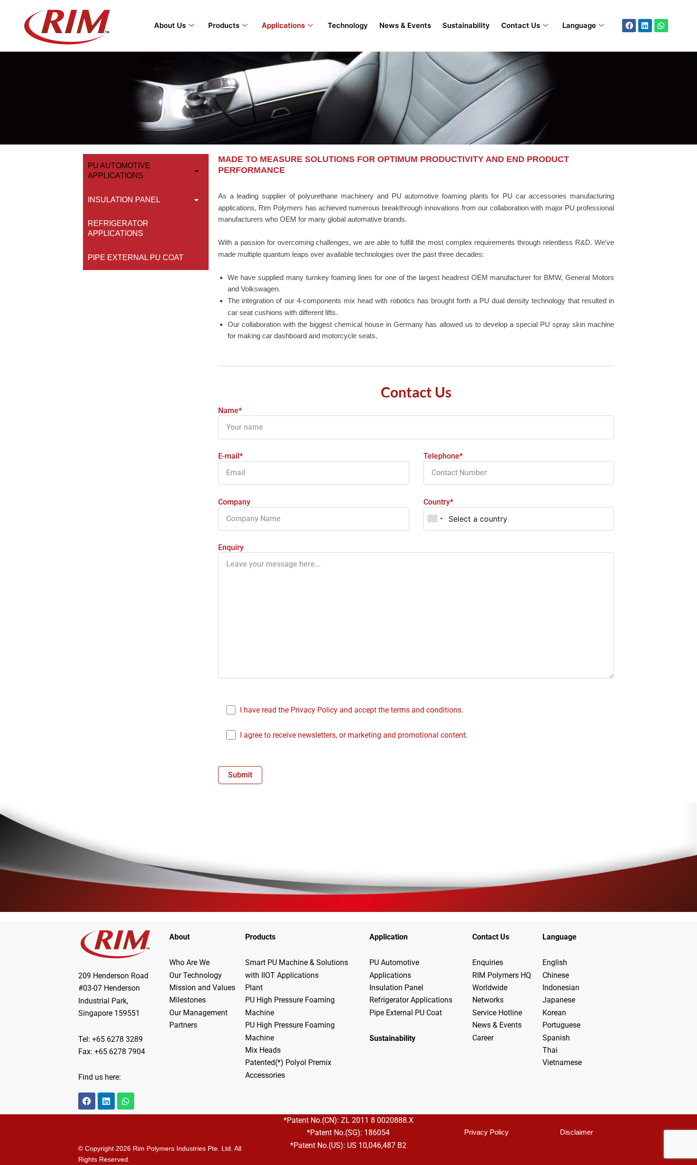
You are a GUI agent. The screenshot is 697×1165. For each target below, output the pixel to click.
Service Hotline (497, 1012)
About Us (170, 25)
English (554, 962)
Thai (550, 1050)
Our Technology (195, 975)
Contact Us (520, 25)
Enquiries (487, 962)
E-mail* (230, 456)
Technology (348, 25)
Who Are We (189, 962)
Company (234, 501)
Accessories (265, 1075)
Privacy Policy (486, 1132)
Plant (254, 987)
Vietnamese (562, 1062)
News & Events (405, 25)
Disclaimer (576, 1132)
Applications (283, 25)
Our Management (198, 1012)
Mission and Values (202, 987)
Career (483, 1037)
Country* (438, 501)
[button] (146, 171)
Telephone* (443, 456)
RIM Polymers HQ (501, 975)
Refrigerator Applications (118, 228)
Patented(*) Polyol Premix (288, 1062)
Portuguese (561, 1025)
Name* (230, 410)
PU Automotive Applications (119, 171)
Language (579, 25)
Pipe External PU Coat (135, 257)
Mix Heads (263, 1050)
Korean (554, 1012)
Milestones (187, 999)
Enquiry (231, 547)
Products (223, 25)
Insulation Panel (124, 200)
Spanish (556, 1037)
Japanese (558, 999)
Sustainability (466, 25)
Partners (183, 1025)
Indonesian (560, 987)
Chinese (555, 975)
